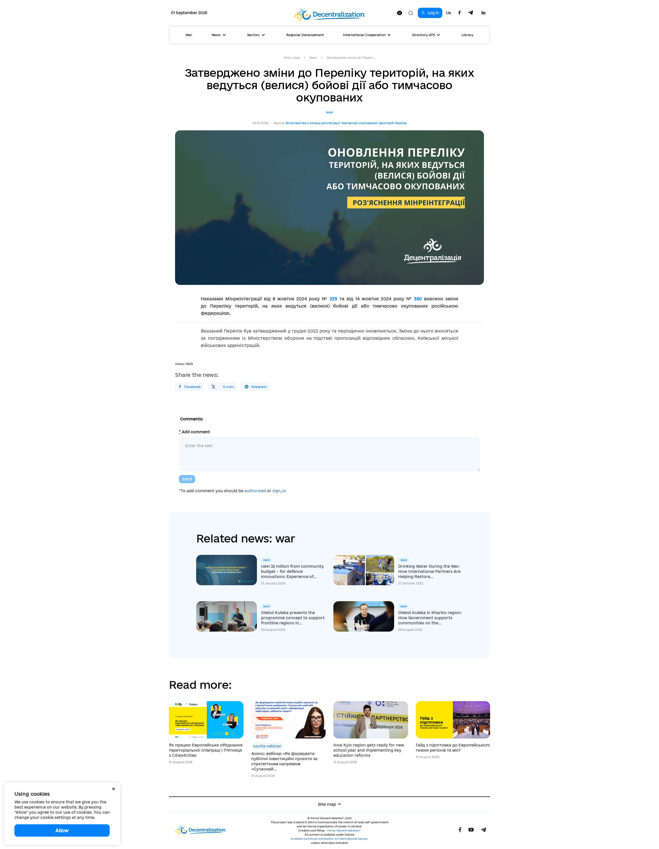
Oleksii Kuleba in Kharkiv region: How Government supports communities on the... (430, 617)
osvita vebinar (267, 746)
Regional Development (305, 35)
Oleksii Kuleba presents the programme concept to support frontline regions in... (293, 617)
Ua (448, 13)
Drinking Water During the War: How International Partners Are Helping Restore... (429, 571)
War (189, 35)
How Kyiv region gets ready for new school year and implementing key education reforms (368, 750)
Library (467, 35)
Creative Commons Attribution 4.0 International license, (329, 838)
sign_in (279, 491)
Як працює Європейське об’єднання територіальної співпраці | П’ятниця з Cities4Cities (205, 750)
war (329, 112)
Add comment (194, 432)
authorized (255, 491)
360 (418, 298)
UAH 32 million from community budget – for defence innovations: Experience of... (292, 571)
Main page (292, 57)
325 (333, 298)
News (313, 57)
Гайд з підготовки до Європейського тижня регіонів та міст (453, 747)
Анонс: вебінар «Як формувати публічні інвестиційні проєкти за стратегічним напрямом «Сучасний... (284, 761)
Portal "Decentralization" (344, 830)
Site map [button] (327, 804)
